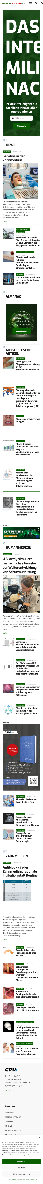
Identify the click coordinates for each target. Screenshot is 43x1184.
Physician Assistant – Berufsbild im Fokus (26, 800)
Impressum (34, 1180)
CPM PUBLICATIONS (13, 1117)
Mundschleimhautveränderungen (28, 420)
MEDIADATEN (10, 1134)
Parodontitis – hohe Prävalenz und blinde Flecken (26, 953)
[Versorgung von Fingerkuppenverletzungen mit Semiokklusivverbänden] (8, 363)
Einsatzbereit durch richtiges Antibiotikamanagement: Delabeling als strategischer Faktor (28, 262)
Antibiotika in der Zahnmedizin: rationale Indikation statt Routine (20, 871)
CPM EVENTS (10, 1121)
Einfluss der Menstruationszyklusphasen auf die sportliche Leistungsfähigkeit (28, 646)
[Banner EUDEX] (21, 538)
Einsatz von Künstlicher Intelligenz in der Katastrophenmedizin (27, 711)
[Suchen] (12, 118)
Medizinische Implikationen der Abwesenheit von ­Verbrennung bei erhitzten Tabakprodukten (25, 479)
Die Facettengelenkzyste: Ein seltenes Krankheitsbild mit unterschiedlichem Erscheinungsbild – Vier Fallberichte (28, 508)
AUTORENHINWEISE (13, 1130)
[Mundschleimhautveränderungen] (8, 420)
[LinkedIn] (6, 1091)
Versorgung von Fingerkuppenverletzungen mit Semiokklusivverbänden (28, 365)
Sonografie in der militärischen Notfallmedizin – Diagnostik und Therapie (27, 821)
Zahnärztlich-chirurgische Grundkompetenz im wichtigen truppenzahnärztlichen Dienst (27, 973)
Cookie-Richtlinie (11, 1180)
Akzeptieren (21, 1161)
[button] (39, 1138)
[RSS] (9, 1091)
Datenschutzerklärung (23, 1180)
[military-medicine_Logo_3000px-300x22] (13, 3)
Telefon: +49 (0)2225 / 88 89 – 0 (17, 1082)
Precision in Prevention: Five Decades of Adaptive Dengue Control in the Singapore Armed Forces (28, 241)
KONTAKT (9, 1125)
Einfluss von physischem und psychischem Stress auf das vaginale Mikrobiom (28, 691)
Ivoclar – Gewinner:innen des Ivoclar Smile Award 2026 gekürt (28, 280)
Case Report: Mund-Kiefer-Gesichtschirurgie (27, 1009)
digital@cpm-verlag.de (13, 1085)
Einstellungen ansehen (21, 1174)
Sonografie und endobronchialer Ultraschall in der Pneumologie (24, 837)
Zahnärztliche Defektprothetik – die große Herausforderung (27, 994)
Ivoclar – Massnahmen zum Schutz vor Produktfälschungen (27, 1051)
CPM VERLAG (10, 1112)
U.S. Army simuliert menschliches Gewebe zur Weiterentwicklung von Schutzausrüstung (20, 565)
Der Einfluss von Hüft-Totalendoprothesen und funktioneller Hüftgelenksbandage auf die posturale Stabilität (27, 668)
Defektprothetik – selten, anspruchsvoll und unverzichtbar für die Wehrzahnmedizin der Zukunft (28, 1033)
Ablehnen (21, 1167)
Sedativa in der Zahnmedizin (14, 158)
